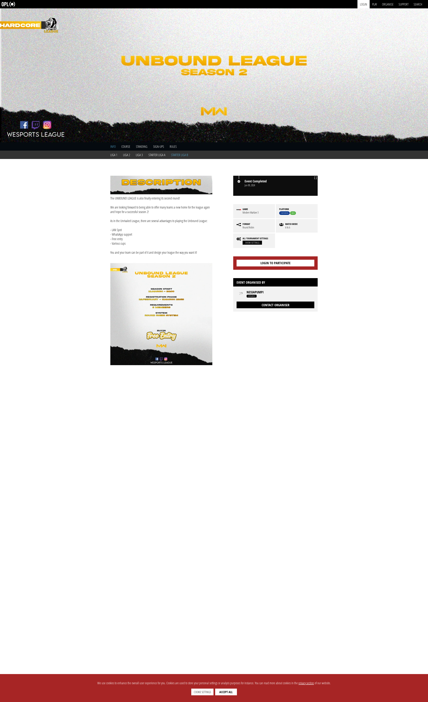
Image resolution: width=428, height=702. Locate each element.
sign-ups (158, 146)
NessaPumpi (255, 292)
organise (388, 4)
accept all (226, 692)
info (113, 146)
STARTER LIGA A (156, 155)
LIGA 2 (126, 155)
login (363, 4)
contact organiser (275, 305)
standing (141, 146)
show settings (252, 242)
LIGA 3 (139, 155)
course (125, 146)
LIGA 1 (113, 155)
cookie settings (202, 692)
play (374, 4)
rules (173, 146)
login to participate (275, 263)
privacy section (306, 683)
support (404, 4)
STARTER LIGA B (179, 155)
